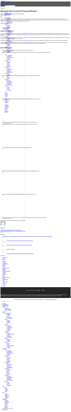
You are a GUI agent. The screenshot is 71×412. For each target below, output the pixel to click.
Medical (4, 274)
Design (8, 332)
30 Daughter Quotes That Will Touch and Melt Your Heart (11, 230)
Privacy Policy (37, 290)
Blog (3, 258)
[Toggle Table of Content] (1, 25)
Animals (8, 315)
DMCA (6, 12)
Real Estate (9, 366)
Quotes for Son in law (6, 27)
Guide (6, 393)
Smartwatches (6, 305)
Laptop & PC (5, 9)
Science (8, 369)
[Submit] (5, 7)
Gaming (4, 268)
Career (6, 29)
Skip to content (3, 0)
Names (8, 360)
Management (9, 350)
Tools (6, 387)
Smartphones (9, 377)
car (3, 260)
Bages (6, 23)
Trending (9, 314)
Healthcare (7, 396)
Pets (8, 363)
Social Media (5, 281)
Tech (3, 282)
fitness (4, 265)
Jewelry (6, 403)
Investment (7, 402)
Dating (8, 35)
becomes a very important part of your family (24, 34)
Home (28, 290)
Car (7, 323)
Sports (6, 381)
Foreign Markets (6, 267)
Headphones (7, 394)
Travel (4, 285)
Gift (3, 392)
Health (4, 270)
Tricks (6, 391)
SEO (3, 280)
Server (8, 372)
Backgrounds (9, 22)
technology (5, 283)
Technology (9, 385)
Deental (6, 36)
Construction (9, 32)
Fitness (6, 342)
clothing (4, 261)
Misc (4, 275)
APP (8, 316)
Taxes (8, 383)
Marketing (9, 351)
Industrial (5, 399)
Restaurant (7, 368)
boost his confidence (28, 42)
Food (8, 49)
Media (8, 353)
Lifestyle (4, 273)
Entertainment (7, 17)
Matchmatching (10, 352)
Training (6, 389)
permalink (23, 220)
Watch (6, 407)
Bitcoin (8, 26)
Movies (8, 358)
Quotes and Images (6, 28)
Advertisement (8, 308)
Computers (9, 326)
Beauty (8, 24)
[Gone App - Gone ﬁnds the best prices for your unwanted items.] (5, 2)
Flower (8, 343)
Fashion (8, 44)
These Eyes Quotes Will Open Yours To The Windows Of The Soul (12, 231)
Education (9, 336)
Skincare (8, 375)
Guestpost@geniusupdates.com (51, 299)
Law (5, 405)
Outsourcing (7, 362)
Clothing (8, 325)
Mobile (6, 356)
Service (8, 373)
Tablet (8, 382)
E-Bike (8, 39)
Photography (9, 364)
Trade (6, 388)
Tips (3, 284)
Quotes (4, 278)
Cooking (4, 262)
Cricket (8, 329)
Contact (31, 290)
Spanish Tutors (10, 380)
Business (4, 259)
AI (5, 15)
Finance (8, 45)
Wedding (6, 406)
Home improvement (6, 271)
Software (9, 379)
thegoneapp (22, 13)
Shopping (6, 374)
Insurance (7, 400)
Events (6, 338)
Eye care (8, 339)
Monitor (8, 357)
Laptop (6, 404)
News (4, 16)
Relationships (5, 279)
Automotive (9, 21)
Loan (6, 349)
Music (8, 359)
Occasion (9, 361)
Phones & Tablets (6, 277)
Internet (4, 272)
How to (6, 398)
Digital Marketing (10, 334)
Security (8, 370)
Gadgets (8, 346)
